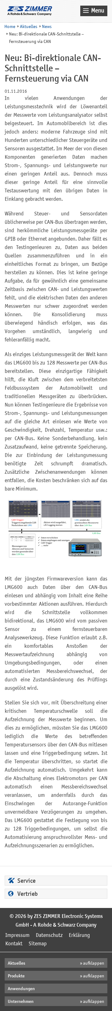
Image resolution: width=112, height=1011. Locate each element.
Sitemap (38, 944)
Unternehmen (21, 1001)
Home (9, 27)
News (47, 27)
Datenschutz (49, 935)
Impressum (17, 935)
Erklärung (79, 935)
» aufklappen (92, 963)
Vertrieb (27, 894)
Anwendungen (21, 989)
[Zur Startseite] (30, 11)
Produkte (16, 976)
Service (26, 881)
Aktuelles (28, 27)
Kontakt (13, 944)
